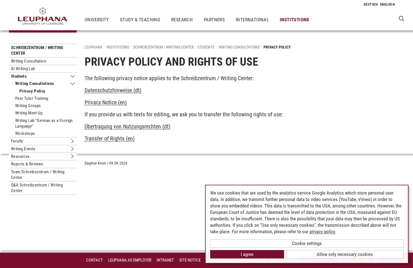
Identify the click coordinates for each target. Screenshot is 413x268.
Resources (20, 156)
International (252, 19)
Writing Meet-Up (28, 112)
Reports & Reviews (27, 164)
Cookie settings (307, 243)
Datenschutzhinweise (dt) (113, 90)
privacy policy (322, 231)
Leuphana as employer (129, 260)
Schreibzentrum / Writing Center (37, 50)
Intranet (165, 260)
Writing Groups (28, 105)
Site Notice (190, 260)
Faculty (17, 141)
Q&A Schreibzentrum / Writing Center (37, 187)
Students (19, 76)
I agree (247, 254)
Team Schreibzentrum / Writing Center (38, 174)
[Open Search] (401, 18)
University (97, 19)
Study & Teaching (140, 19)
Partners (214, 19)
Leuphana (94, 47)
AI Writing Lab (23, 68)
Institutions (294, 19)
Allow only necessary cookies (345, 254)
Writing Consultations (34, 83)
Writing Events (23, 148)
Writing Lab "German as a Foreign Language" (44, 123)
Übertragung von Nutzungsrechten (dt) (127, 126)
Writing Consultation (28, 61)
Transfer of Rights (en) (110, 138)
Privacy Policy (32, 91)
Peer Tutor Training (31, 98)
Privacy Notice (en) (106, 102)
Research (182, 19)
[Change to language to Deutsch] (371, 4)
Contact (94, 260)
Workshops (25, 133)
